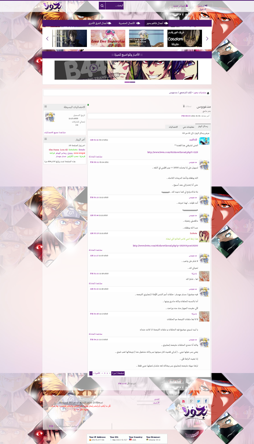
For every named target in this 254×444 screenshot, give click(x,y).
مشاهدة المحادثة (95, 156)
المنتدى (156, 399)
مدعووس (193, 162)
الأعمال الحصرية (127, 23)
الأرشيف (156, 403)
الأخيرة (96, 373)
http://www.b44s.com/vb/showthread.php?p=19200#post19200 (165, 245)
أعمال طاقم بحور (155, 23)
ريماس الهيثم (61, 153)
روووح (70, 153)
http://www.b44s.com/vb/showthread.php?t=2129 (172, 152)
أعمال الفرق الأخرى (97, 23)
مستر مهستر (61, 156)
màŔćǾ (193, 140)
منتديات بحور (200, 92)
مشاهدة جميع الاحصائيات (55, 132)
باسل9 (194, 273)
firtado (82, 150)
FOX (51, 426)
